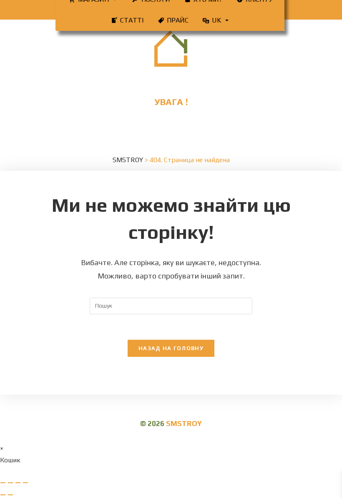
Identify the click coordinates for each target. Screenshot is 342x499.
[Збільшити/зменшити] (3, 483)
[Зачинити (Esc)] (25, 483)
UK (216, 20)
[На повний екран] (10, 483)
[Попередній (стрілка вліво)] (3, 495)
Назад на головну (171, 348)
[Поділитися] (18, 483)
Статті (131, 20)
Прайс (178, 20)
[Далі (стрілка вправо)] (10, 495)
